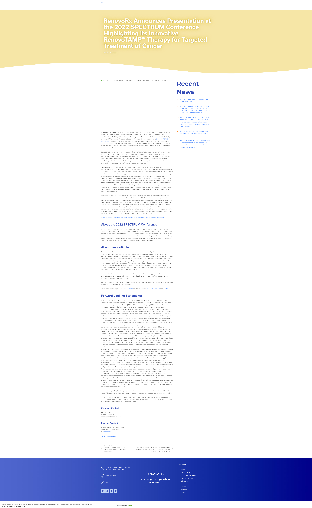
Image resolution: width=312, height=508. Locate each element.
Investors (184, 490)
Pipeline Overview (187, 478)
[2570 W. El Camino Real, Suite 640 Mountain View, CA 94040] (103, 468)
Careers (183, 487)
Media (183, 484)
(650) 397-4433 (111, 483)
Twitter (165, 289)
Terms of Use (207, 504)
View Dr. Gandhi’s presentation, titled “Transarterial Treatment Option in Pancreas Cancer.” (133, 217)
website (130, 289)
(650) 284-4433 (111, 476)
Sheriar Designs (144, 504)
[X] (107, 491)
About (183, 469)
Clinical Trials (185, 472)
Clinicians (184, 481)
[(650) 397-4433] (103, 482)
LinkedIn (157, 289)
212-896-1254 (107, 432)
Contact (184, 492)
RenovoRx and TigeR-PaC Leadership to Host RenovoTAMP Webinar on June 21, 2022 (194, 133)
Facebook (149, 289)
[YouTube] (115, 491)
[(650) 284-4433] (103, 475)
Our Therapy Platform (188, 475)
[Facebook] (103, 491)
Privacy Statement (196, 504)
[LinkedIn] (111, 491)
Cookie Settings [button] (122, 505)
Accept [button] (130, 505)
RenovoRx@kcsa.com (108, 436)
